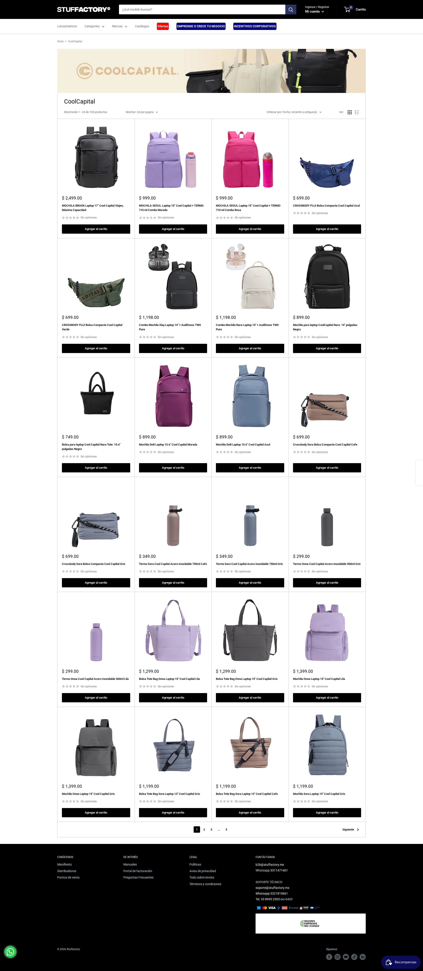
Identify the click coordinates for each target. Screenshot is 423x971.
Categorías (92, 26)
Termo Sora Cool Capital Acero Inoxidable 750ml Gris (249, 564)
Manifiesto (64, 864)
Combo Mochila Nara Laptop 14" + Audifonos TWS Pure (247, 327)
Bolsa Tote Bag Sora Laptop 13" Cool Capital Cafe (247, 793)
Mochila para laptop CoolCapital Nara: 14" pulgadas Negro (325, 327)
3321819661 (279, 893)
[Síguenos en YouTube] (346, 957)
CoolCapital (75, 41)
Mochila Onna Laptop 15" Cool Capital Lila (319, 679)
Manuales (130, 864)
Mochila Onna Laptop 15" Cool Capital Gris (88, 793)
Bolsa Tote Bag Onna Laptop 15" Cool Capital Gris (247, 679)
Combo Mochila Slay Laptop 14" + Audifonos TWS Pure (170, 327)
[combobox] (202, 9)
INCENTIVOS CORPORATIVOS (255, 26)
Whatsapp (263, 893)
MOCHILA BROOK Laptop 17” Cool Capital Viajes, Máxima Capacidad (93, 208)
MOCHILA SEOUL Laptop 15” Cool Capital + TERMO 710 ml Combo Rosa (248, 208)
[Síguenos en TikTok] (354, 957)
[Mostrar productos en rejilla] (350, 112)
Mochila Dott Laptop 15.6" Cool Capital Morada (168, 444)
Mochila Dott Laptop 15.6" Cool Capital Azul (243, 444)
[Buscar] (290, 9)
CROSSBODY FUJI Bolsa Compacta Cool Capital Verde (92, 327)
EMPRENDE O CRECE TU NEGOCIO (201, 26)
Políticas (195, 864)
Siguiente (348, 829)
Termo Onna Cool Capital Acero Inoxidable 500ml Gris (327, 564)
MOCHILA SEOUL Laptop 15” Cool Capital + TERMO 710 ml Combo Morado (171, 208)
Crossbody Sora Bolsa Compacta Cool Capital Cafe (325, 444)
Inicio (60, 41)
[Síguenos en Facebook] (329, 957)
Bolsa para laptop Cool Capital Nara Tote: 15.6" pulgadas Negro (91, 447)
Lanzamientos (67, 26)
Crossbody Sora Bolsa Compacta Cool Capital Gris (93, 564)
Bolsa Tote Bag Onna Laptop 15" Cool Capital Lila (169, 679)
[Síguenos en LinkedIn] (363, 957)
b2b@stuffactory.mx (270, 864)
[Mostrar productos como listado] (357, 112)
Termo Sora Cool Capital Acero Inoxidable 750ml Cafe (173, 564)
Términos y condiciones (205, 884)
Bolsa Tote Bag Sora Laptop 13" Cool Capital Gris (169, 793)
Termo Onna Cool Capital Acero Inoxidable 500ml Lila (95, 679)
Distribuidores (66, 871)
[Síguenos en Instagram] (337, 957)
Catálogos (142, 26)
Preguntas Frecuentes (138, 877)
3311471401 (279, 870)
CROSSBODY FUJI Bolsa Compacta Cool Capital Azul (326, 205)
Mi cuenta (313, 11)
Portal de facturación (137, 871)
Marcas (117, 26)
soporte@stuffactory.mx (272, 888)
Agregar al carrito (96, 229)
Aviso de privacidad (202, 871)
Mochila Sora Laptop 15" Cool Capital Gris (319, 793)
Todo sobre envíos (201, 877)
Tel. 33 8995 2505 (268, 899)
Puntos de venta (68, 877)
